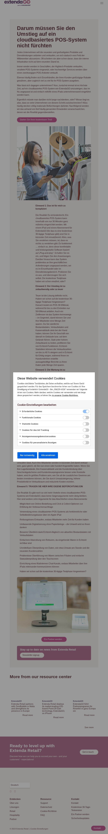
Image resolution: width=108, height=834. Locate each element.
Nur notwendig (27, 455)
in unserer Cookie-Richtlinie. (65, 395)
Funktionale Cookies (31, 417)
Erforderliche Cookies (31, 411)
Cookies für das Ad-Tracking (35, 430)
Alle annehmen (48, 455)
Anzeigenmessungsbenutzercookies (38, 436)
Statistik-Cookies (29, 424)
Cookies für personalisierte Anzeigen (38, 442)
